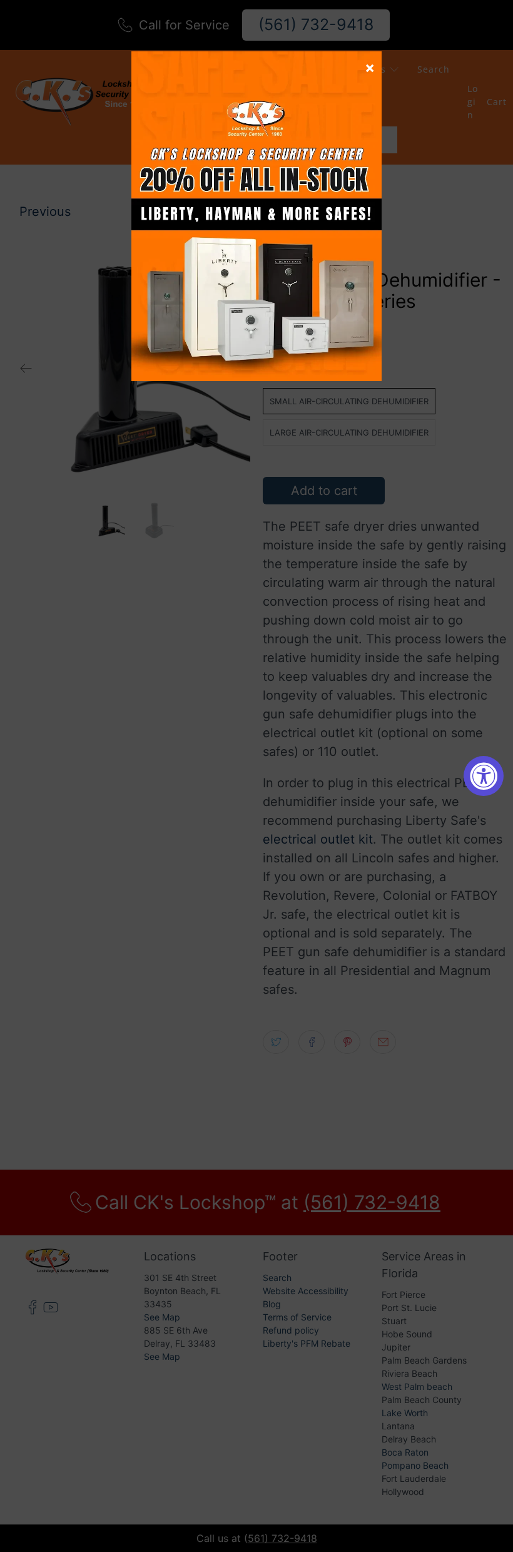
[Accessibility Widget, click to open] (484, 776)
